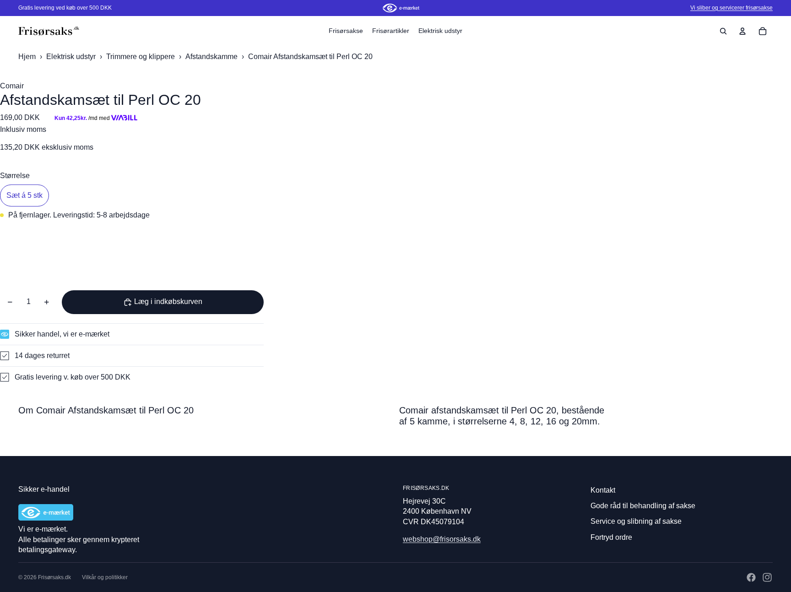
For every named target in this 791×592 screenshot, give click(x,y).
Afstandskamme (212, 56)
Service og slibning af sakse (636, 521)
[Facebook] (751, 577)
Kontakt (603, 490)
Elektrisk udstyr (72, 56)
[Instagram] (767, 577)
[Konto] (742, 31)
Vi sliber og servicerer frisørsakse (731, 8)
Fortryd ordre (611, 537)
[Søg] (723, 31)
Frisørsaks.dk (54, 577)
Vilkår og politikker (105, 577)
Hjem (27, 56)
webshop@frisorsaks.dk (442, 539)
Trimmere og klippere (141, 56)
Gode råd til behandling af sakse (643, 506)
